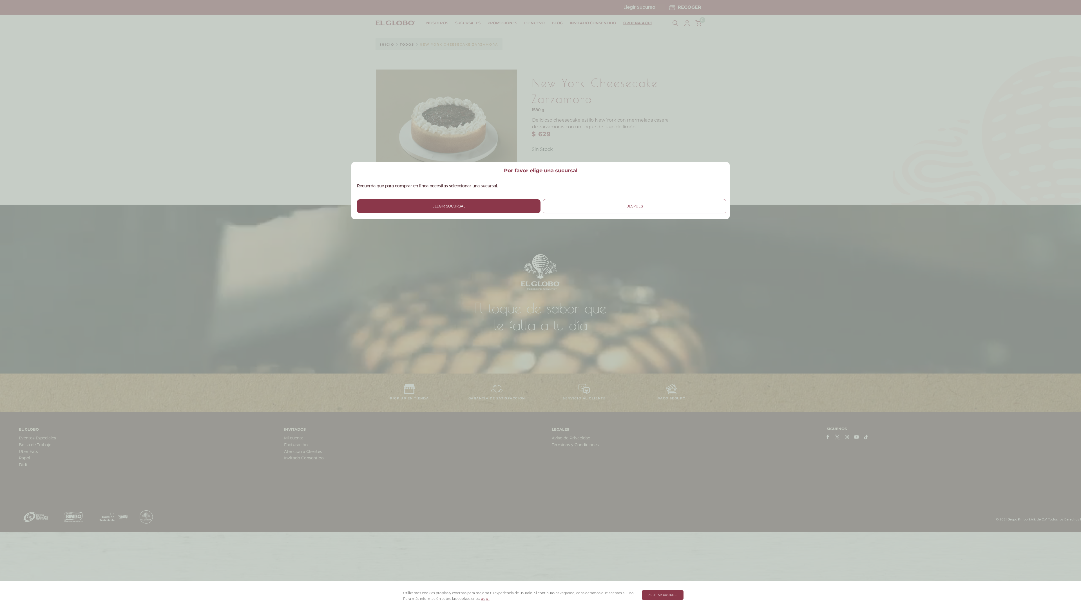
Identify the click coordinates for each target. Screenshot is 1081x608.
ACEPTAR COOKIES (663, 594)
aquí (485, 598)
